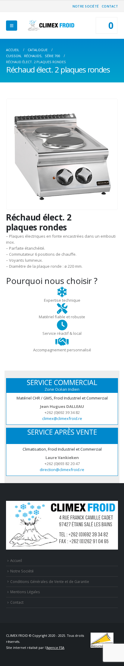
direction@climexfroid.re (62, 469)
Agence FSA (55, 648)
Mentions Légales (25, 591)
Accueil (16, 560)
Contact (110, 6)
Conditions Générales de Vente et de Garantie (49, 581)
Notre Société (86, 6)
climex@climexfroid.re (62, 418)
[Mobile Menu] (11, 25)
